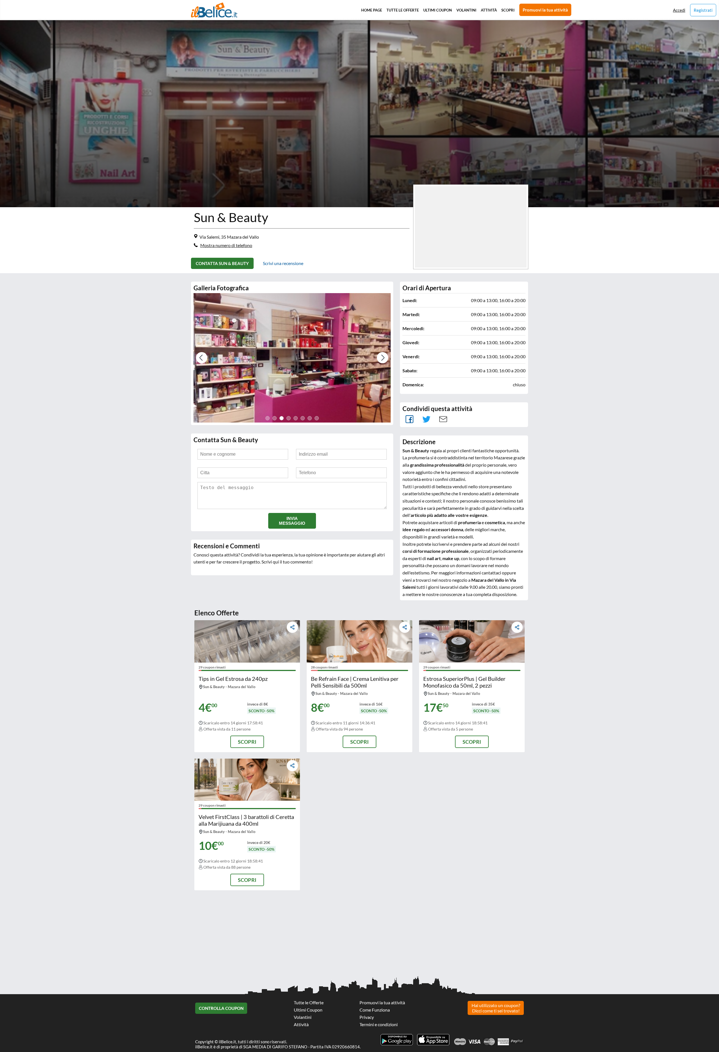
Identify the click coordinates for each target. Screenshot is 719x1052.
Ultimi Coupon (437, 10)
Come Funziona (375, 1009)
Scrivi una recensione (283, 263)
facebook (409, 419)
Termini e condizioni (379, 1024)
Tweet (426, 419)
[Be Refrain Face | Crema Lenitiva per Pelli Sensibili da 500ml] (359, 641)
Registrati (703, 10)
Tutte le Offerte (402, 10)
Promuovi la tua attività (545, 9)
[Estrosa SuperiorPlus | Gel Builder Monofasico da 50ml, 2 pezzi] (472, 641)
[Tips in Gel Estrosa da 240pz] (247, 641)
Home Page (371, 10)
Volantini (466, 10)
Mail (443, 419)
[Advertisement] (168, 935)
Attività (489, 10)
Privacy (367, 1017)
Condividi (292, 627)
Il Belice (214, 10)
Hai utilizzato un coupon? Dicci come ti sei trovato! (496, 1008)
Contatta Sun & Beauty (222, 263)
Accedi (679, 10)
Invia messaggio (292, 521)
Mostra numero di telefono (226, 245)
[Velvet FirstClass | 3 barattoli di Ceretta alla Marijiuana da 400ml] (247, 780)
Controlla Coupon (221, 1008)
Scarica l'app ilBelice (433, 1039)
